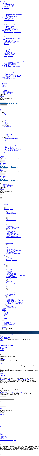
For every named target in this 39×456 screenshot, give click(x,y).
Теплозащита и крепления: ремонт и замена (12, 76)
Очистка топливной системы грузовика (11, 63)
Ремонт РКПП (6, 50)
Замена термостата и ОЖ (8, 68)
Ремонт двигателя (3, 426)
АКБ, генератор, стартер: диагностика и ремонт (12, 32)
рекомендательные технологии (21, 444)
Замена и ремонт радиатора (9, 67)
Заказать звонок (3, 94)
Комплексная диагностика (9, 5)
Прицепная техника (3, 419)
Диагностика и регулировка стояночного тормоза (13, 14)
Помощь (1, 434)
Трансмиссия (4, 46)
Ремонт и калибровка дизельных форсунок (11, 60)
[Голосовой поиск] (1, 161)
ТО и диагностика (5, 3)
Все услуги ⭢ (2, 427)
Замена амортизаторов (8, 19)
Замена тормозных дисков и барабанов (11, 12)
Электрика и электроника (7, 30)
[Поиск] (1, 194)
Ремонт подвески (3, 425)
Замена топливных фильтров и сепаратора (11, 62)
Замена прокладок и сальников (9, 42)
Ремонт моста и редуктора (9, 54)
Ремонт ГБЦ (6, 44)
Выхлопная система (6, 70)
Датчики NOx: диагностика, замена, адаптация (12, 75)
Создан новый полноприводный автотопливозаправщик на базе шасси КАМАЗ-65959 (15, 379)
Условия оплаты (3, 436)
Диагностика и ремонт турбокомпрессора (11, 41)
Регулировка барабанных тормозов (10, 16)
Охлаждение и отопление (7, 65)
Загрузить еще (3, 396)
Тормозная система (5, 8)
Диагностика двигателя (8, 40)
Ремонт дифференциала (8, 56)
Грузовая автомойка (6, 77)
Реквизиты (4, 86)
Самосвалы (2, 418)
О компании (4, 83)
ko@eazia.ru (2, 96)
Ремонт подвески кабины (8, 27)
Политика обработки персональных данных (8, 440)
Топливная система (5, 58)
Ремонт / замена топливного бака (10, 64)
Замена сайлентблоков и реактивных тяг (11, 23)
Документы (4, 85)
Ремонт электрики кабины (9, 36)
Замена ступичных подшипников (10, 22)
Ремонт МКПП (7, 49)
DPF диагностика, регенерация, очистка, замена (12, 73)
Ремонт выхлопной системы (9, 74)
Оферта (1, 442)
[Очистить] (18, 158)
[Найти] (4, 161)
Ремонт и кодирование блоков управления (11, 34)
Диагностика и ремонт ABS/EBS (10, 10)
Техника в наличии (3, 355)
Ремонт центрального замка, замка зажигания (12, 38)
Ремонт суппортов (7, 15)
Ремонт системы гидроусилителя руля (11, 25)
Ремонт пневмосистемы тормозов (10, 11)
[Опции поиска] (1, 159)
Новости (3, 84)
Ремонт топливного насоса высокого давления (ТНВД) (14, 61)
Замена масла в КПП (8, 52)
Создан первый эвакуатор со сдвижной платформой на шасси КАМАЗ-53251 (13, 392)
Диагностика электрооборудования (10, 31)
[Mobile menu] (1, 178)
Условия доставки (3, 437)
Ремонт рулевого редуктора (9, 26)
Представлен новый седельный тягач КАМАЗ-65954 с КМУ (10, 384)
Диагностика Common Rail (9, 59)
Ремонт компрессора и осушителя (10, 13)
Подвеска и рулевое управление (8, 17)
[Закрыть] (1, 198)
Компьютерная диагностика (9, 4)
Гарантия (2, 438)
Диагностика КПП (7, 47)
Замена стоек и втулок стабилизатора (10, 28)
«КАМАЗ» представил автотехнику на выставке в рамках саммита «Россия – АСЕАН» (15, 387)
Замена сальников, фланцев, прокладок (11, 53)
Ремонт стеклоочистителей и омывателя (11, 37)
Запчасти (2, 156)
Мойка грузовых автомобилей (9, 78)
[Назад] (5, 208)
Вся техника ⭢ (2, 420)
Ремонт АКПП (7, 51)
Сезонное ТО (6, 7)
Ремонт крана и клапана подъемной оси (11, 29)
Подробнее (2, 333)
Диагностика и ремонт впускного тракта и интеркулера (14, 43)
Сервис (1, 157)
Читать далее (31, 449)
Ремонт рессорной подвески (9, 20)
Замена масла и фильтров (8, 6)
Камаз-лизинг (2, 359)
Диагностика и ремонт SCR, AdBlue (10, 72)
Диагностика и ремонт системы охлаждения (12, 66)
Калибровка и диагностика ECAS (10, 24)
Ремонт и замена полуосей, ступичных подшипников (13, 55)
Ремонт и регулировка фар (9, 35)
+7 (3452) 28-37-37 (3, 90)
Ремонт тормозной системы (5, 424)
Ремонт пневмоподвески (8, 18)
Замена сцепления (7, 48)
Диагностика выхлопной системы (10, 71)
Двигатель (4, 39)
